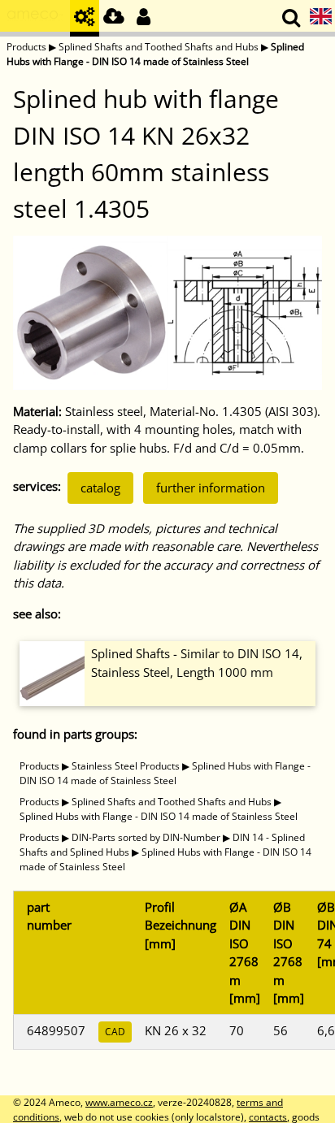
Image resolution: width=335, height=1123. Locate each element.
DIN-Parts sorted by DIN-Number (146, 837)
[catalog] (84, 18)
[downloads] (113, 18)
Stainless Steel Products (126, 766)
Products (26, 47)
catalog (100, 487)
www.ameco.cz (119, 1102)
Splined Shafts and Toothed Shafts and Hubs (159, 47)
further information (210, 487)
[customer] (143, 18)
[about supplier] (35, 18)
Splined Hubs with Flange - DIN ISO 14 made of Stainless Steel (155, 54)
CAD (115, 1031)
